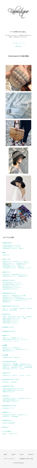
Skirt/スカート (6, 255)
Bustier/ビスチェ (21, 264)
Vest (23, 316)
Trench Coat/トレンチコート (10, 323)
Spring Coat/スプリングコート (11, 319)
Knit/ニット (26, 261)
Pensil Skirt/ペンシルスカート (10, 401)
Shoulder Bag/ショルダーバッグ (11, 339)
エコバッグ (16, 341)
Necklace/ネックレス (16, 367)
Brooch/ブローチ (7, 365)
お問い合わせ (18, 46)
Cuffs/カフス (6, 367)
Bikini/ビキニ (6, 295)
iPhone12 (5, 310)
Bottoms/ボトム (7, 302)
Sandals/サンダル (7, 357)
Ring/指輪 (15, 364)
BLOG (21, 454)
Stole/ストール (6, 375)
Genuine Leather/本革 (9, 423)
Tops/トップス (6, 259)
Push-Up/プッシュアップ (21, 300)
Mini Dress (6, 382)
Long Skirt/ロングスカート (10, 398)
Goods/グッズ (6, 412)
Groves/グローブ (7, 420)
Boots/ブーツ (17, 357)
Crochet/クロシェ (18, 297)
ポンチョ (22, 375)
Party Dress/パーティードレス (11, 379)
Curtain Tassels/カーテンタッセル (12, 246)
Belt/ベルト (6, 427)
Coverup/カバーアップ (8, 408)
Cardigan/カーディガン (22, 263)
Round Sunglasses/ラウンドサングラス (13, 388)
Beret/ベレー (17, 347)
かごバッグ (24, 339)
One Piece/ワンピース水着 (18, 295)
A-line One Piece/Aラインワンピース (12, 284)
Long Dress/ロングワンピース (10, 289)
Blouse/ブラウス (7, 261)
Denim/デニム (6, 274)
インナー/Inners (7, 431)
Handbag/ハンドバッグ (17, 338)
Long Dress (14, 382)
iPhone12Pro (13, 310)
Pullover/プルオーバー (8, 263)
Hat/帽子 (5, 345)
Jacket (4, 316)
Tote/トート (6, 338)
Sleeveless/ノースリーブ (24, 268)
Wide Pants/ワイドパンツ (9, 276)
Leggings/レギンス (23, 276)
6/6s (4, 308)
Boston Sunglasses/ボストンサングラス (13, 390)
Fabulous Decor (7, 242)
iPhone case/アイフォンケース (11, 306)
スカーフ (29, 375)
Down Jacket (11, 316)
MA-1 (25, 318)
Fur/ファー (15, 375)
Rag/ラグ (21, 248)
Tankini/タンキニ (7, 297)
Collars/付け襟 (28, 367)
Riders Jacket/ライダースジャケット (12, 318)
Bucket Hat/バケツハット (9, 350)
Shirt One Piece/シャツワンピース (12, 282)
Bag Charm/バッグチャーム (10, 368)
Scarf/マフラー (7, 373)
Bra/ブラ (5, 433)
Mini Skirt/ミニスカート (25, 398)
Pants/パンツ (6, 272)
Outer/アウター (7, 314)
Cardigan (28, 316)
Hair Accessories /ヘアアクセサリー (23, 365)
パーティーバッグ (7, 341)
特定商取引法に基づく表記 (26, 458)
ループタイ (22, 368)
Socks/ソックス (13, 433)
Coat (18, 316)
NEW (4, 252)
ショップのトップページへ (18, 43)
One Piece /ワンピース (9, 280)
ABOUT (14, 454)
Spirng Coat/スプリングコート (11, 321)
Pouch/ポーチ (6, 416)
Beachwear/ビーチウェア (9, 405)
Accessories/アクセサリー (10, 361)
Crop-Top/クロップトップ (9, 268)
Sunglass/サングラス (8, 386)
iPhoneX (15, 308)
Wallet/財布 (15, 416)
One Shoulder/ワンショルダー (25, 298)
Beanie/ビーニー (7, 347)
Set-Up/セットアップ (8, 327)
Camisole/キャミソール (9, 264)
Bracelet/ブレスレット (25, 364)
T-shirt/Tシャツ (17, 261)
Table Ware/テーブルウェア (10, 248)
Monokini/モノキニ (8, 300)
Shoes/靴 (5, 355)
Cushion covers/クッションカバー (12, 245)
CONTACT (31, 454)
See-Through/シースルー (9, 266)
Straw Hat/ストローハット (22, 349)
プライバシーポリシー (9, 458)
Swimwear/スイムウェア (9, 293)
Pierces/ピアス (7, 364)
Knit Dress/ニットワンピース (10, 285)
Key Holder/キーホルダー (9, 414)
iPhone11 (29, 308)
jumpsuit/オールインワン (9, 331)
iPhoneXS (22, 308)
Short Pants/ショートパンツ (19, 274)
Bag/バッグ (6, 335)
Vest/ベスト (21, 266)
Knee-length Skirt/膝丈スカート (11, 400)
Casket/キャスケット (8, 349)
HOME (5, 454)
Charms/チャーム (22, 414)
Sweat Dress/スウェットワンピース (12, 287)
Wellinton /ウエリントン (9, 391)
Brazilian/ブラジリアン (9, 298)
